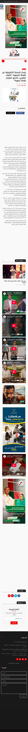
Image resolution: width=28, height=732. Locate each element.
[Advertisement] (14, 131)
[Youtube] (23, 659)
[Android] (25, 659)
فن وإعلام (23, 69)
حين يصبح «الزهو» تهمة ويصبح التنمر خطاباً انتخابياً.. (15, 282)
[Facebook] (17, 659)
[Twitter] (20, 659)
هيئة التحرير (21, 1)
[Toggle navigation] (3, 61)
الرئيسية (1, 8)
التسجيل (14, 623)
